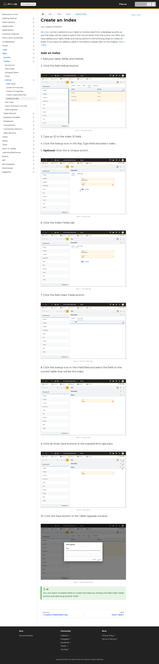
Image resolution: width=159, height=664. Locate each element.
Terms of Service (109, 639)
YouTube (64, 649)
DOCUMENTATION (28, 4)
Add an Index (135, 15)
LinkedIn (64, 635)
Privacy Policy (108, 635)
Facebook (64, 642)
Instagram (64, 639)
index (46, 32)
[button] (18, 18)
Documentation (26, 635)
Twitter (63, 646)
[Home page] (43, 14)
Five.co (123, 4)
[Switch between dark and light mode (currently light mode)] (132, 4)
